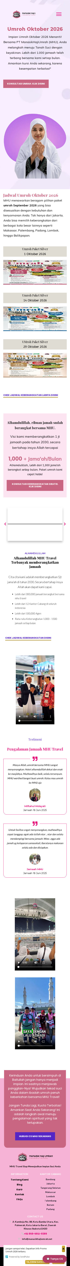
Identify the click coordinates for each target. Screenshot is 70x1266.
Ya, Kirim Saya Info (37, 1262)
